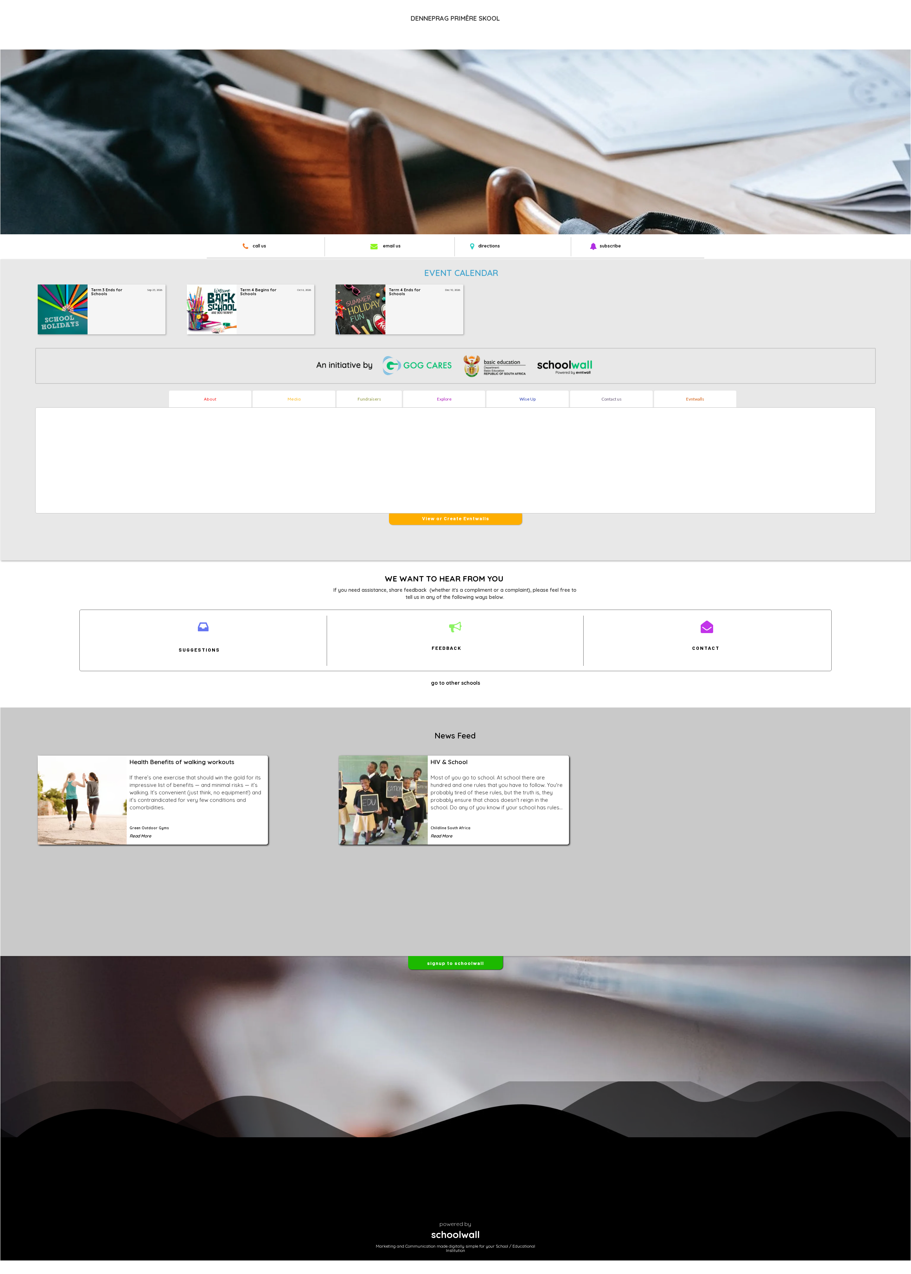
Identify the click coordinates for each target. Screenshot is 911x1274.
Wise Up (528, 399)
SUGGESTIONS (199, 650)
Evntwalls (695, 399)
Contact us (611, 399)
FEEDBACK (447, 648)
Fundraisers (369, 399)
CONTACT (706, 648)
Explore (444, 399)
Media (294, 399)
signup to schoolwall (455, 963)
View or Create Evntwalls (455, 518)
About (210, 399)
